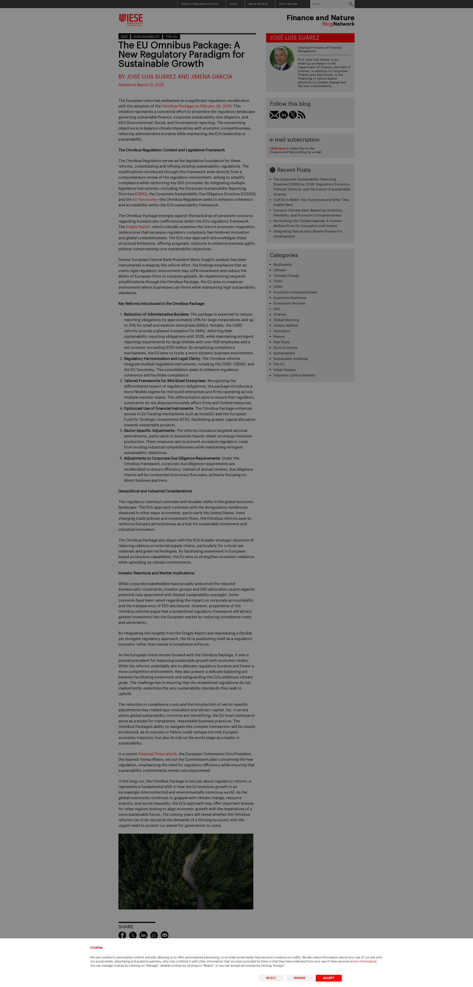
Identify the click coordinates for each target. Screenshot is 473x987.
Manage (300, 978)
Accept (328, 978)
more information (363, 961)
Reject (271, 978)
